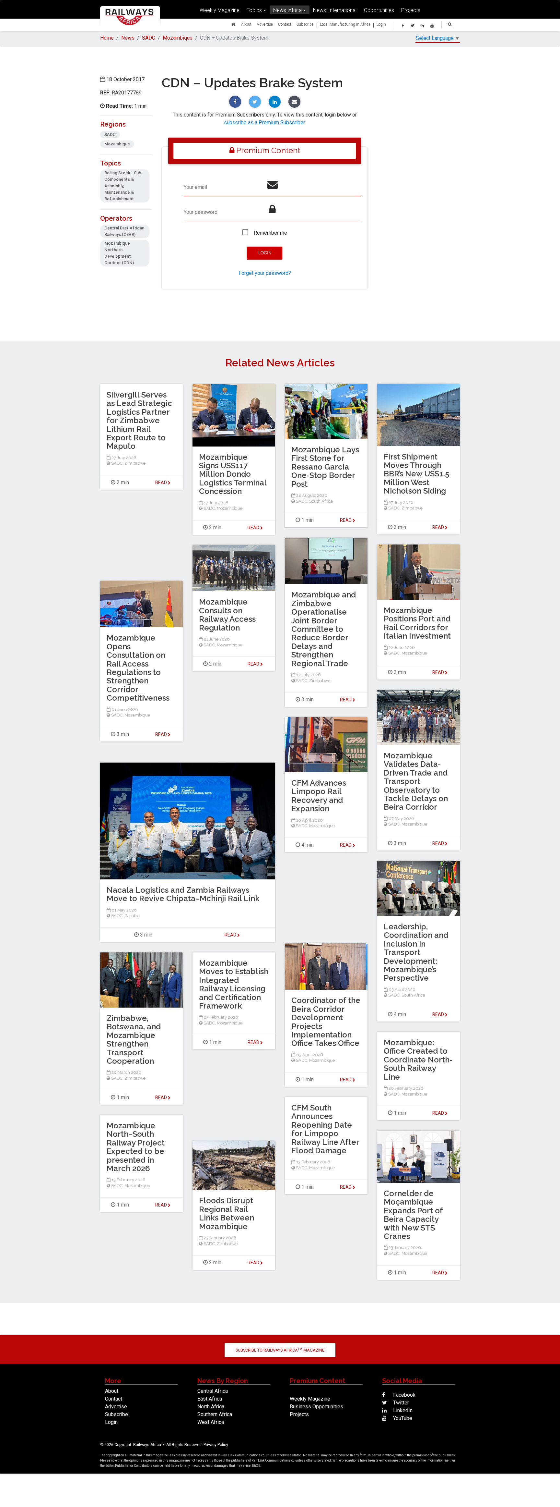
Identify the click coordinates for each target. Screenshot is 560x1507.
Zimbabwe (412, 508)
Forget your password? (265, 273)
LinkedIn (402, 1410)
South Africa (321, 501)
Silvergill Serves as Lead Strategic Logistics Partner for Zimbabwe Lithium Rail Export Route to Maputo (139, 420)
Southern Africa (214, 1414)
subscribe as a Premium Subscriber (264, 122)
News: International (334, 10)
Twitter (400, 1403)
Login (381, 24)
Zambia (132, 915)
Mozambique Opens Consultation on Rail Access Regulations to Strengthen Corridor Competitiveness (138, 668)
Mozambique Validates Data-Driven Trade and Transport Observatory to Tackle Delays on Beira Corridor (416, 781)
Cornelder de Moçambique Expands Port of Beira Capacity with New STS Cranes (413, 1215)
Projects (410, 10)
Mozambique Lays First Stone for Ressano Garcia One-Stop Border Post (325, 467)
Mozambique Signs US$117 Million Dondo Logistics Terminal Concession (232, 474)
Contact (284, 24)
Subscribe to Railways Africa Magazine (280, 1350)
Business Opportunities (316, 1406)
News (127, 38)
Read (346, 520)
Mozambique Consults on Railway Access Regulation (227, 614)
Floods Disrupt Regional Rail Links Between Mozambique (226, 1213)
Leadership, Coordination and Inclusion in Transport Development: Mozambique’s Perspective (416, 952)
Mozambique (177, 38)
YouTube (402, 1418)
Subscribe (305, 24)
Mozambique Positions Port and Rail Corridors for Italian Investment (417, 623)
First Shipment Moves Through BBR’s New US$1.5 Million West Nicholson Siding (416, 474)
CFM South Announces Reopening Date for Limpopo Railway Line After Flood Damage (325, 1129)
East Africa (209, 1399)
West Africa (210, 1422)
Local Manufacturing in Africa (345, 24)
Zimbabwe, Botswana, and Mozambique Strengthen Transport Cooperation (134, 1039)
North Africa (210, 1406)
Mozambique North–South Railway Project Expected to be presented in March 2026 (136, 1147)
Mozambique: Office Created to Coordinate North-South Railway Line (418, 1060)
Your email (195, 187)
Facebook (403, 1395)
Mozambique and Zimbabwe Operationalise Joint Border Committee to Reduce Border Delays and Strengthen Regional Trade (323, 629)
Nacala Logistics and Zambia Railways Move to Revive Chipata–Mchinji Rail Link (183, 894)
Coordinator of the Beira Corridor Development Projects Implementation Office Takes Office (325, 1022)
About (246, 24)
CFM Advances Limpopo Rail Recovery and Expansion (318, 795)
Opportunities (379, 10)
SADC (148, 38)
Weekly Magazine (219, 10)
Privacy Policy (216, 1444)
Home (107, 38)
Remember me (270, 233)
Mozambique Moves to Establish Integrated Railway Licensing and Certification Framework (233, 984)
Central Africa (212, 1391)
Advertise (265, 24)
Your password (200, 212)
